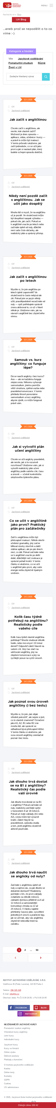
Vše (11, 59)
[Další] (40, 958)
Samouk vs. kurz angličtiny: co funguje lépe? (28, 363)
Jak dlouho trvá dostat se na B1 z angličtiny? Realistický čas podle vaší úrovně (28, 787)
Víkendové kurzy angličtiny (15, 1032)
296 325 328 (15, 990)
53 (37, 950)
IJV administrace (11, 1087)
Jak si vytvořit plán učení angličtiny (28, 448)
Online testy (9, 1072)
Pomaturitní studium (21, 63)
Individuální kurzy (11, 1039)
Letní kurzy (9, 1036)
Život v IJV (15, 67)
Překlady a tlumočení (13, 1059)
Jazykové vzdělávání (30, 59)
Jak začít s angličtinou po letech (28, 278)
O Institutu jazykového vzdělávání (19, 1065)
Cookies (7, 1083)
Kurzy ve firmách (11, 1048)
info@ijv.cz (14, 994)
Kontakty (8, 1076)
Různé (41, 63)
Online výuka (9, 1052)
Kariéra (7, 1068)
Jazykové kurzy (11, 1045)
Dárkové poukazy (11, 1056)
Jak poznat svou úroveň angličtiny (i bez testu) (28, 703)
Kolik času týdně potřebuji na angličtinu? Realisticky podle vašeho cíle (28, 622)
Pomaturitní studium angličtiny (17, 1028)
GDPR (7, 1080)
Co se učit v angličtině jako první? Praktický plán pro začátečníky (28, 524)
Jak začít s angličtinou (28, 119)
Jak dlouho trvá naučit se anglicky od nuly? (28, 874)
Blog (19, 14)
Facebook (21, 1008)
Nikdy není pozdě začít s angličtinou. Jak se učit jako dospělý (28, 199)
